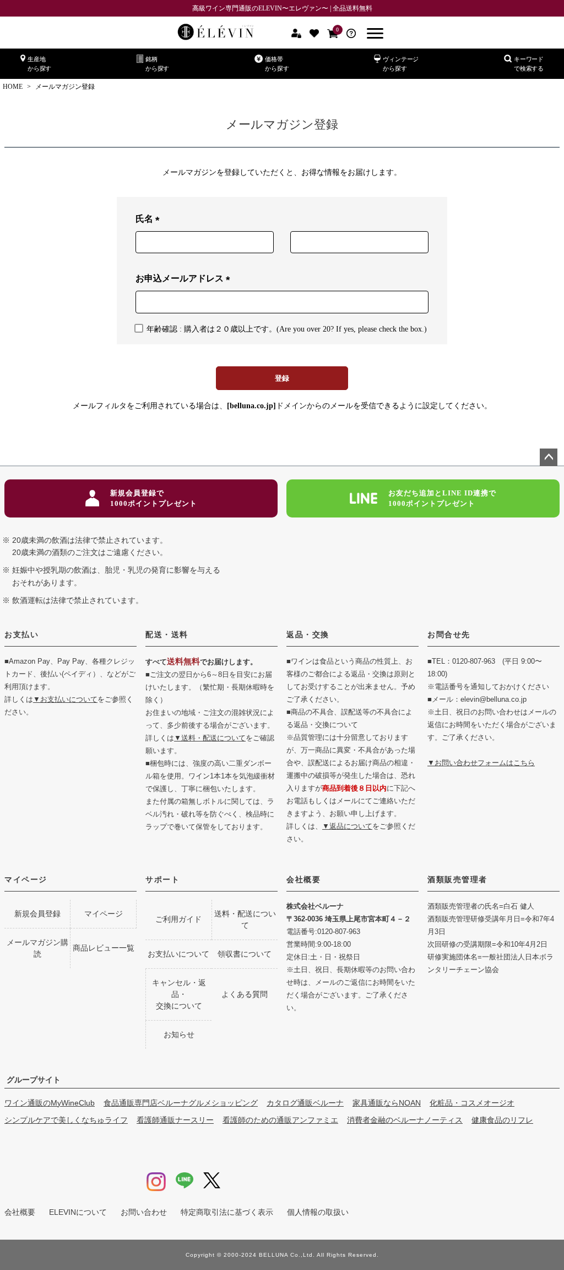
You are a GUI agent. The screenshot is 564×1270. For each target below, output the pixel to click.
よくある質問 (244, 994)
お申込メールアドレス (185, 279)
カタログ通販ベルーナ (305, 1102)
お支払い (21, 634)
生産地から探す (39, 64)
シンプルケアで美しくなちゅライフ (66, 1120)
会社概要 (303, 879)
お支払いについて (178, 953)
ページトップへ (548, 457)
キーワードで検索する (529, 64)
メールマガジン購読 (37, 948)
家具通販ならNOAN (386, 1102)
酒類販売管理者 (457, 879)
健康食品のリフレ (502, 1120)
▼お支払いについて (65, 699)
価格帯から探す (277, 64)
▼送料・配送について (210, 738)
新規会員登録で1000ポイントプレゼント (153, 498)
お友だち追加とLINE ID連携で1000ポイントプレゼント (442, 498)
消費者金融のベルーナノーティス (405, 1120)
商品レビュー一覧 (103, 947)
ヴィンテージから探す (401, 64)
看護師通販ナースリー (175, 1120)
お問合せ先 (448, 634)
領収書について (245, 953)
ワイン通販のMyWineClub (49, 1102)
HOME (13, 86)
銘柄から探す (157, 64)
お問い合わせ (144, 1212)
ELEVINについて (78, 1212)
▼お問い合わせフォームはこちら (481, 763)
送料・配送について (245, 919)
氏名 (149, 220)
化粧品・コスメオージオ (472, 1102)
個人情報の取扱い (318, 1212)
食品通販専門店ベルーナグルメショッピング (181, 1102)
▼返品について (347, 826)
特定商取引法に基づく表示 (227, 1212)
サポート (162, 879)
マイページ (25, 879)
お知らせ (179, 1034)
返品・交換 (307, 634)
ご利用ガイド (178, 919)
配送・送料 (166, 634)
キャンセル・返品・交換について (179, 994)
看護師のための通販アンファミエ (280, 1120)
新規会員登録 (37, 913)
